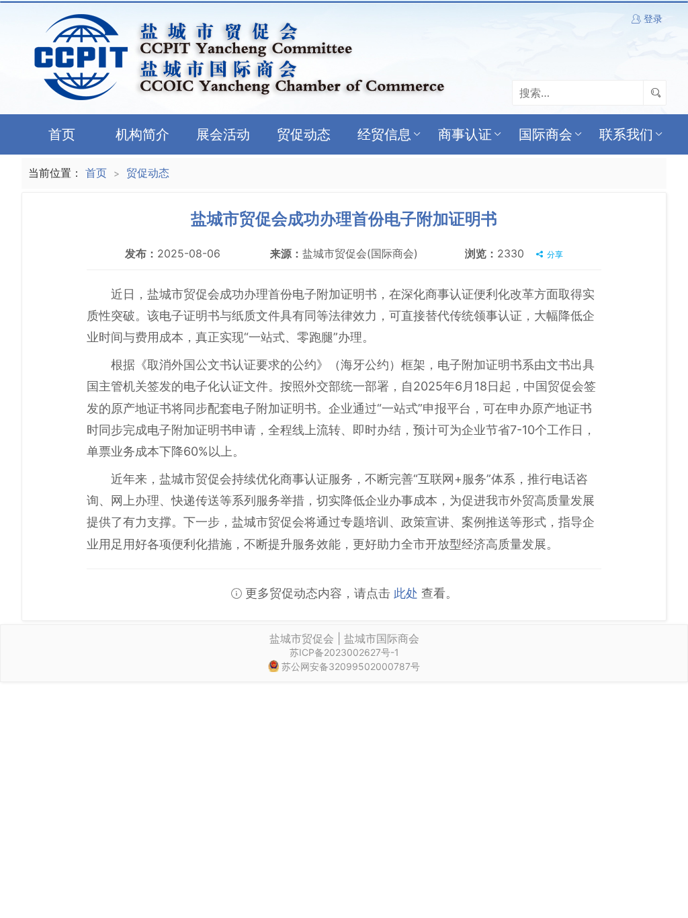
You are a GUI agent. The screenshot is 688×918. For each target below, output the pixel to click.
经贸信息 (384, 134)
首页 (61, 134)
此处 (406, 593)
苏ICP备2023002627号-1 (344, 652)
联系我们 (626, 134)
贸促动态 (304, 134)
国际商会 (545, 134)
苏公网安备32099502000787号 (351, 666)
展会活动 (223, 134)
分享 (554, 254)
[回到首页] (237, 55)
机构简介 (142, 134)
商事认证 (465, 134)
